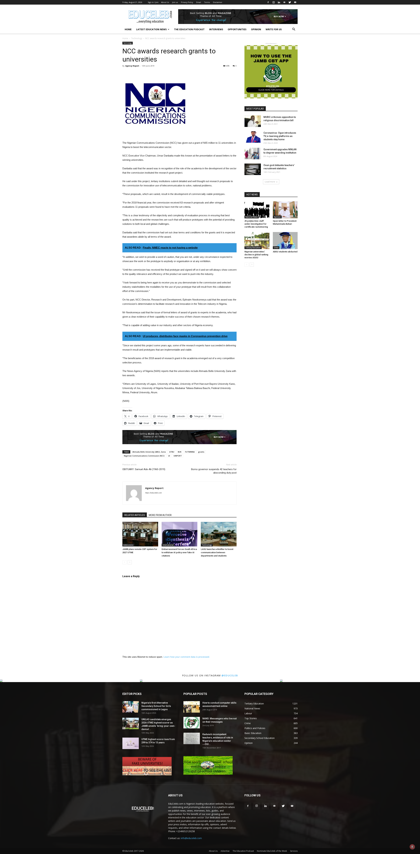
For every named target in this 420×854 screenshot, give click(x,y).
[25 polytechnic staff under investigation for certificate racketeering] (256, 209)
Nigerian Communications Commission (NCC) (144, 456)
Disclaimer (217, 2)
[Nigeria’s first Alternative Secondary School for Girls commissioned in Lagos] (130, 707)
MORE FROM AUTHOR (160, 515)
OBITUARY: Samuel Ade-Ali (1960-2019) (143, 469)
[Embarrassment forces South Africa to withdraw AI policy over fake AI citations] (179, 534)
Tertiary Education (253, 247)
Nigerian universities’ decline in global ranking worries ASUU (256, 254)
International (168, 545)
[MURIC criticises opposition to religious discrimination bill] (252, 121)
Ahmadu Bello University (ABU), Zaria (149, 452)
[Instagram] (273, 2)
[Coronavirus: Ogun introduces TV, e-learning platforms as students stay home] (252, 137)
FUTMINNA (190, 452)
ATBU (171, 452)
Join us (175, 2)
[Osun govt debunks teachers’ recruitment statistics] (252, 169)
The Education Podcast (189, 29)
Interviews (216, 29)
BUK (179, 452)
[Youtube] (295, 2)
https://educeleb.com (153, 493)
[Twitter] (289, 2)
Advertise (225, 851)
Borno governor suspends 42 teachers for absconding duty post (214, 471)
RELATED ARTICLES (134, 515)
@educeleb (229, 675)
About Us (165, 2)
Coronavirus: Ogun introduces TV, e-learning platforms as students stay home (279, 136)
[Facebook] (268, 2)
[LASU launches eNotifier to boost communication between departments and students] (219, 534)
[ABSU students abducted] (285, 240)
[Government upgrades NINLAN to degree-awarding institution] (252, 153)
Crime (276, 247)
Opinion (256, 29)
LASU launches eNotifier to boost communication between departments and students (217, 552)
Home (128, 29)
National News (251, 217)
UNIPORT (178, 456)
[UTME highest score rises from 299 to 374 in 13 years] (130, 743)
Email (198, 2)
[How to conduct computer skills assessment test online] (191, 707)
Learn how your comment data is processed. (187, 656)
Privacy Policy (187, 2)
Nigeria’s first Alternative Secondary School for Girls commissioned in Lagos (156, 706)
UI (169, 456)
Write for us (274, 29)
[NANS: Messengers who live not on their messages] (191, 722)
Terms (207, 2)
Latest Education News (151, 29)
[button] (294, 29)
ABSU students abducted (285, 251)
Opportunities (237, 29)
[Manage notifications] (412, 846)
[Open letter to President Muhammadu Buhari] (285, 209)
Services (294, 851)
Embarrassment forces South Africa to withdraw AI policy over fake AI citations (179, 552)
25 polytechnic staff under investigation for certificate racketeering (256, 224)
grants (201, 452)
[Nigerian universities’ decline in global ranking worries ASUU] (256, 240)
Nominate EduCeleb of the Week (272, 851)
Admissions (128, 545)
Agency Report (132, 66)
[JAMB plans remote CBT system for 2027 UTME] (140, 534)
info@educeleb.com (191, 838)
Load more (270, 181)
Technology (136, 38)
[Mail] (284, 2)
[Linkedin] (278, 2)
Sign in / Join (153, 2)
